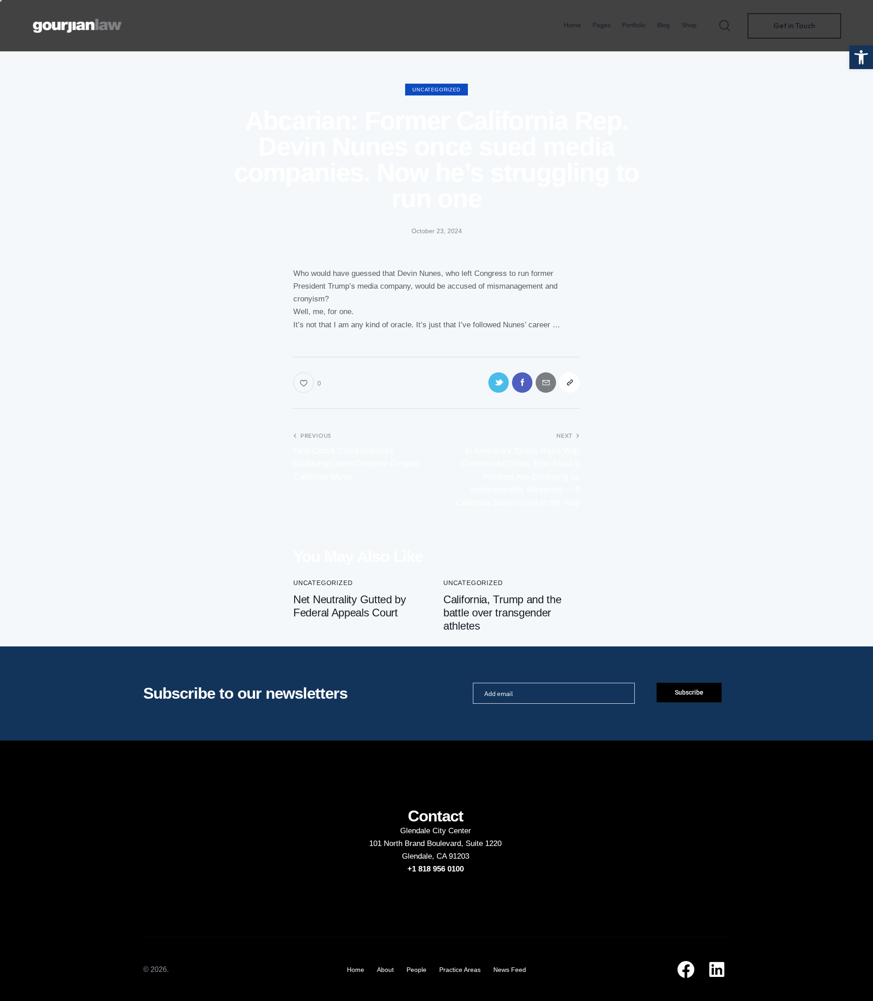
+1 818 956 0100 (435, 869)
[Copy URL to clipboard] (569, 382)
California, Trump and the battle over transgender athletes (502, 612)
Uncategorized (436, 89)
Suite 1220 (484, 843)
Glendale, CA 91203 (435, 856)
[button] (861, 57)
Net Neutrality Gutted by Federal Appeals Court (349, 606)
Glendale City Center (435, 830)
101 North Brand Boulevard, (417, 843)
